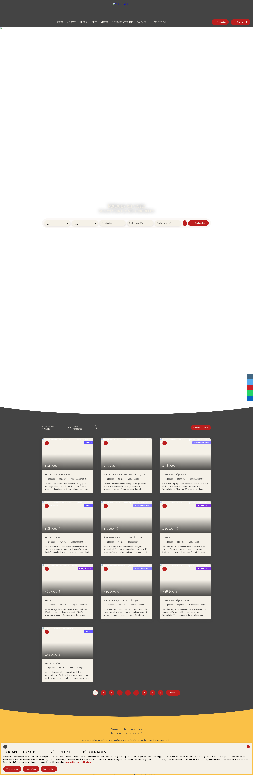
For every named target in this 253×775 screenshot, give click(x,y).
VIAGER (83, 22)
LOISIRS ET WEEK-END (122, 22)
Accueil (59, 22)
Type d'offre (49, 222)
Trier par (75, 426)
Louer (94, 22)
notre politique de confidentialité (78, 762)
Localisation (107, 223)
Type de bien (78, 222)
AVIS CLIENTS (159, 22)
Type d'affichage (49, 426)
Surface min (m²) (164, 223)
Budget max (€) (136, 223)
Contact (141, 22)
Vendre (104, 22)
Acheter (71, 22)
